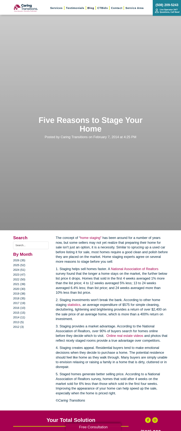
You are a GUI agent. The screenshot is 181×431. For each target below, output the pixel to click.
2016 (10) (19, 307)
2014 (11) (19, 317)
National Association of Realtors (134, 269)
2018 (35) (19, 298)
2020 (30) (19, 288)
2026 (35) (19, 260)
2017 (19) (19, 303)
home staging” (90, 238)
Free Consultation (93, 427)
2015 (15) (19, 312)
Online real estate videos (124, 336)
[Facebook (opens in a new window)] (148, 420)
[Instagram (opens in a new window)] (155, 420)
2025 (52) (19, 265)
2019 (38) (19, 293)
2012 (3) (18, 326)
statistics (73, 305)
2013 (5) (18, 322)
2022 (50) (19, 279)
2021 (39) (19, 284)
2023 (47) (19, 274)
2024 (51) (19, 269)
